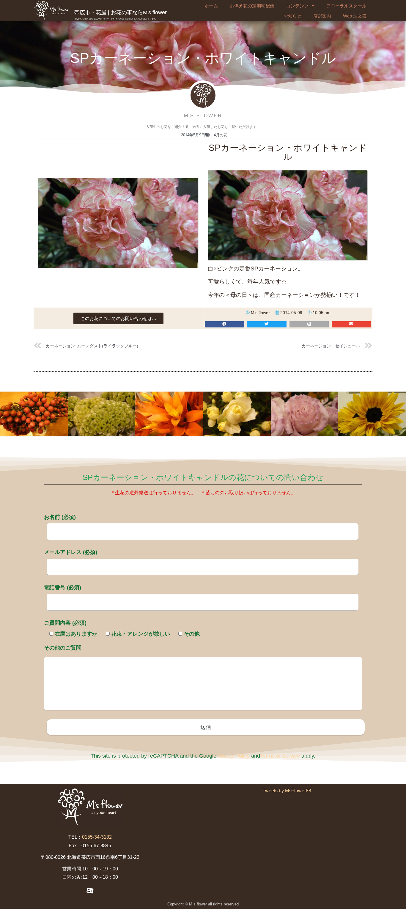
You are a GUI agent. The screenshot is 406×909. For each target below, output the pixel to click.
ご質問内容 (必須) (65, 623)
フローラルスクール (346, 5)
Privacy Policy (233, 756)
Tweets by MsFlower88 (286, 790)
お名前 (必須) (60, 517)
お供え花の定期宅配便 (252, 5)
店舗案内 (322, 15)
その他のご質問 (62, 648)
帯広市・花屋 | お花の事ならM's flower (120, 12)
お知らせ (292, 15)
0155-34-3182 (97, 837)
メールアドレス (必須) (70, 552)
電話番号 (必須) (62, 587)
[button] (118, 318)
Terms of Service (280, 756)
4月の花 (220, 135)
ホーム (211, 5)
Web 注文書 (354, 15)
